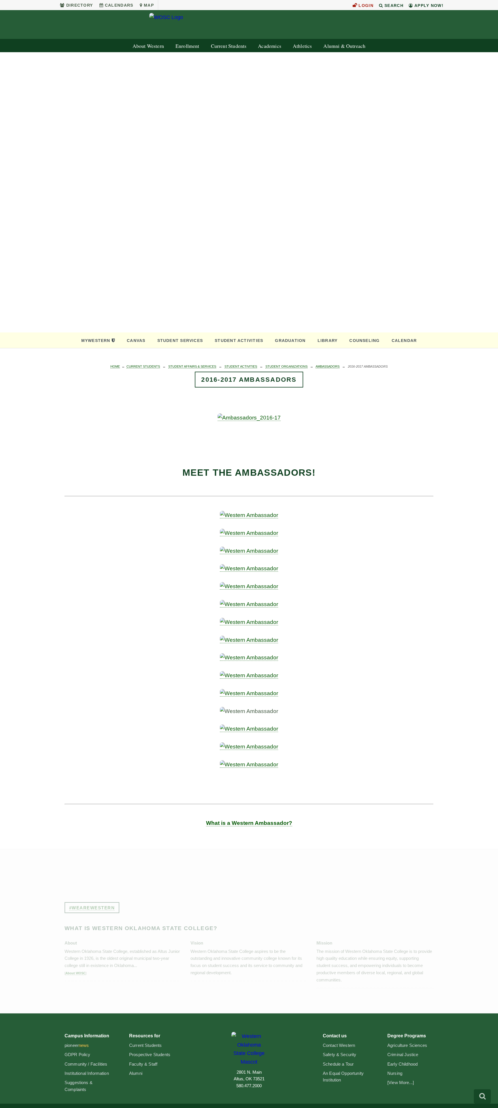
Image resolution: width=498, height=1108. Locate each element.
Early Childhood (402, 1064)
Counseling (364, 340)
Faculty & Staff (143, 1064)
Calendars (119, 5)
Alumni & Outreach (344, 46)
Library (328, 340)
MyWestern (95, 340)
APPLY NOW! (428, 5)
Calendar (404, 340)
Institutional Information (87, 1073)
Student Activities (239, 340)
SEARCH (393, 5)
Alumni (135, 1073)
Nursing (394, 1073)
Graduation (290, 340)
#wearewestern (92, 907)
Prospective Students (149, 1054)
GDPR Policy (77, 1054)
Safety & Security (339, 1054)
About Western (148, 46)
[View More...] (400, 1082)
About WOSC (75, 973)
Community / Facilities (86, 1064)
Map (149, 5)
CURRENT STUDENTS (143, 366)
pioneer (77, 1045)
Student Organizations (286, 366)
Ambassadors (327, 366)
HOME (115, 366)
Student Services (180, 340)
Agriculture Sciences (407, 1045)
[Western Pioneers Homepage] (249, 1049)
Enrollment (187, 46)
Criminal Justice (402, 1054)
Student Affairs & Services (192, 366)
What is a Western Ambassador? (249, 823)
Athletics (302, 46)
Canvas (136, 340)
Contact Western (339, 1045)
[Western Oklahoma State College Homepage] (248, 25)
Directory (79, 5)
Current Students (229, 46)
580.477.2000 (249, 1085)
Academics (269, 46)
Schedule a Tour (338, 1064)
